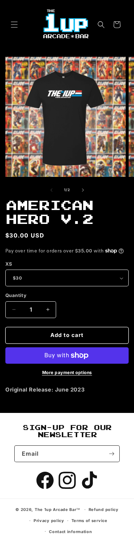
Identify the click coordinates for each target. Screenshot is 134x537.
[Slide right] (83, 190)
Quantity (15, 295)
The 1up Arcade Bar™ (57, 509)
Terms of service (89, 520)
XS (9, 264)
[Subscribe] (111, 453)
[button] (14, 24)
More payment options (67, 372)
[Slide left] (51, 190)
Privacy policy (49, 520)
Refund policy (104, 509)
